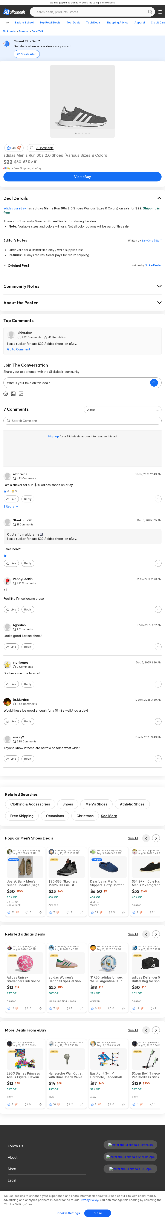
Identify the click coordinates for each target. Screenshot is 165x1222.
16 (54, 1104)
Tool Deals (73, 22)
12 (13, 1008)
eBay (10, 1096)
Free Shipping (22, 816)
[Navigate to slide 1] (75, 133)
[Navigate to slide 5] (89, 133)
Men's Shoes (96, 804)
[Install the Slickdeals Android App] (130, 1156)
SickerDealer (153, 265)
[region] (82, 1206)
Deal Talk (38, 31)
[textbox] (77, 383)
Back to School (24, 22)
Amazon (53, 904)
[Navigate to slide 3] (82, 133)
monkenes (21, 662)
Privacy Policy (89, 1200)
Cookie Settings (68, 1213)
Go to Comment (18, 349)
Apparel (139, 22)
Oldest (91, 409)
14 (138, 1008)
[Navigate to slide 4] (86, 133)
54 (96, 912)
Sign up (54, 436)
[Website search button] (150, 12)
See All (133, 838)
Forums (24, 31)
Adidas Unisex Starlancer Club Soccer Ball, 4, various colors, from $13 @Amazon (24, 979)
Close (97, 1213)
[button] (19, 147)
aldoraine (24, 332)
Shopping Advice (117, 22)
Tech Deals (93, 22)
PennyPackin (23, 579)
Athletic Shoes (132, 804)
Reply (28, 499)
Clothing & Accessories (30, 804)
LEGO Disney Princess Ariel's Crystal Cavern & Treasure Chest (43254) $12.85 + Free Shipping (25, 1075)
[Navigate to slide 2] (79, 133)
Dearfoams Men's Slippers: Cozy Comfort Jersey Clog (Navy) (107, 883)
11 (54, 912)
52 (13, 912)
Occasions (55, 816)
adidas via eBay (14, 208)
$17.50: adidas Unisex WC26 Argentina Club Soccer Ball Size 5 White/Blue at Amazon (107, 979)
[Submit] (8, 420)
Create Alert (28, 54)
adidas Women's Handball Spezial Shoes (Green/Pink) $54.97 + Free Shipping (66, 979)
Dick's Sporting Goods (62, 1000)
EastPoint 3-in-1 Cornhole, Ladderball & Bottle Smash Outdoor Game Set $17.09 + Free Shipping (108, 1075)
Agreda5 (19, 625)
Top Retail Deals (50, 22)
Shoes (68, 804)
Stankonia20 (22, 520)
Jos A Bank (13, 904)
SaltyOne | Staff (152, 240)
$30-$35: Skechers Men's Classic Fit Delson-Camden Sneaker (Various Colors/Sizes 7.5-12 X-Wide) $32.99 (65, 883)
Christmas (85, 816)
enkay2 (18, 737)
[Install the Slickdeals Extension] (130, 1144)
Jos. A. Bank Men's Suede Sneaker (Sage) (24, 883)
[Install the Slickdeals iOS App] (130, 1169)
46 (14, 148)
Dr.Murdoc (21, 700)
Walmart (94, 904)
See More (109, 816)
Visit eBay (82, 177)
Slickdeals (9, 31)
